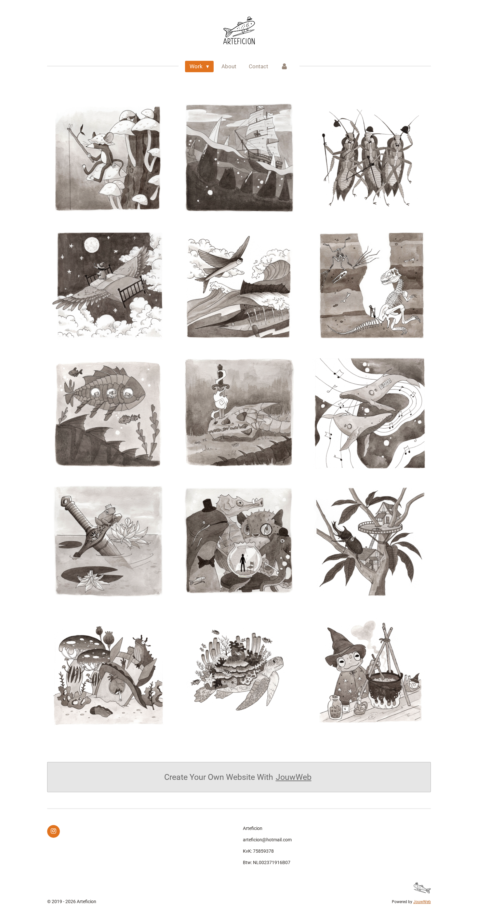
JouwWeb (294, 777)
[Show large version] (108, 158)
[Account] (284, 67)
